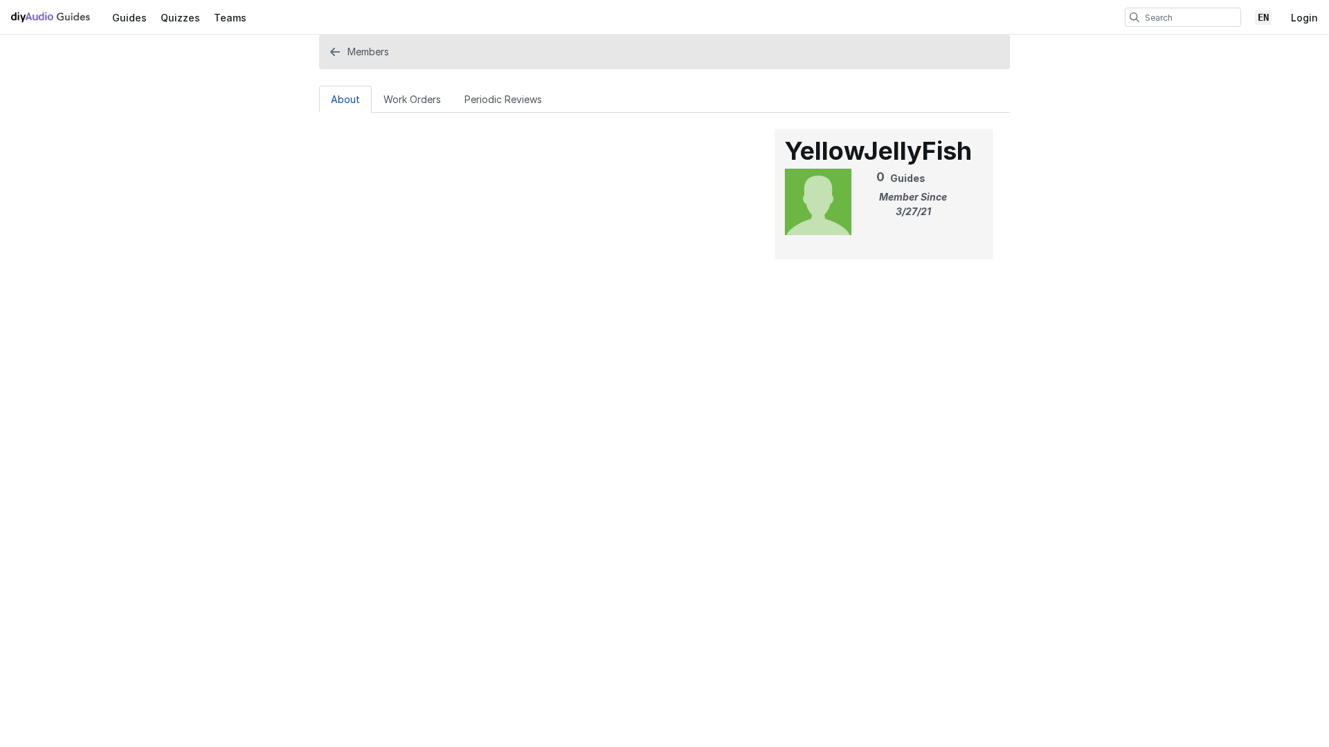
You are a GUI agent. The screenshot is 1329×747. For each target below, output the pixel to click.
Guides (129, 18)
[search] (1134, 17)
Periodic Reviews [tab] (503, 99)
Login (1304, 18)
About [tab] (345, 99)
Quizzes (180, 18)
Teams (230, 18)
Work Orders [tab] (412, 99)
